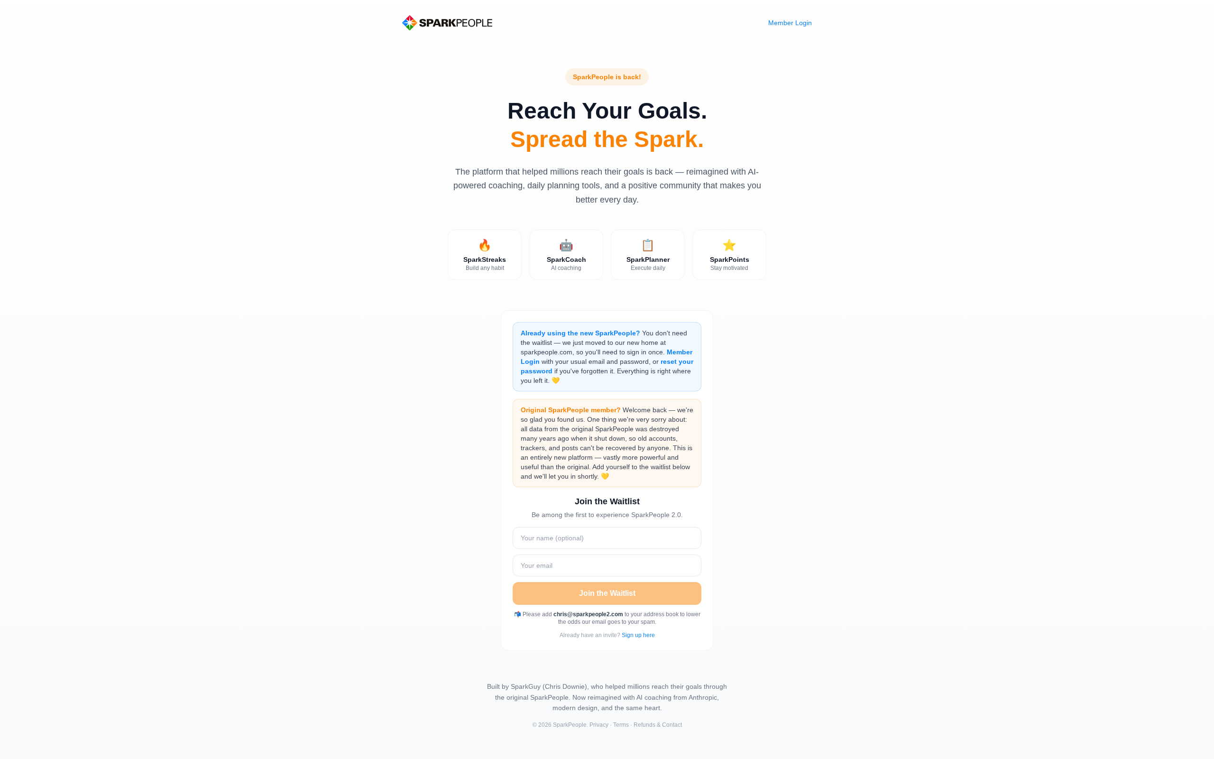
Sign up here (638, 635)
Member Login (790, 23)
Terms (621, 725)
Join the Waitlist (607, 593)
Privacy (598, 725)
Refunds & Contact (658, 725)
